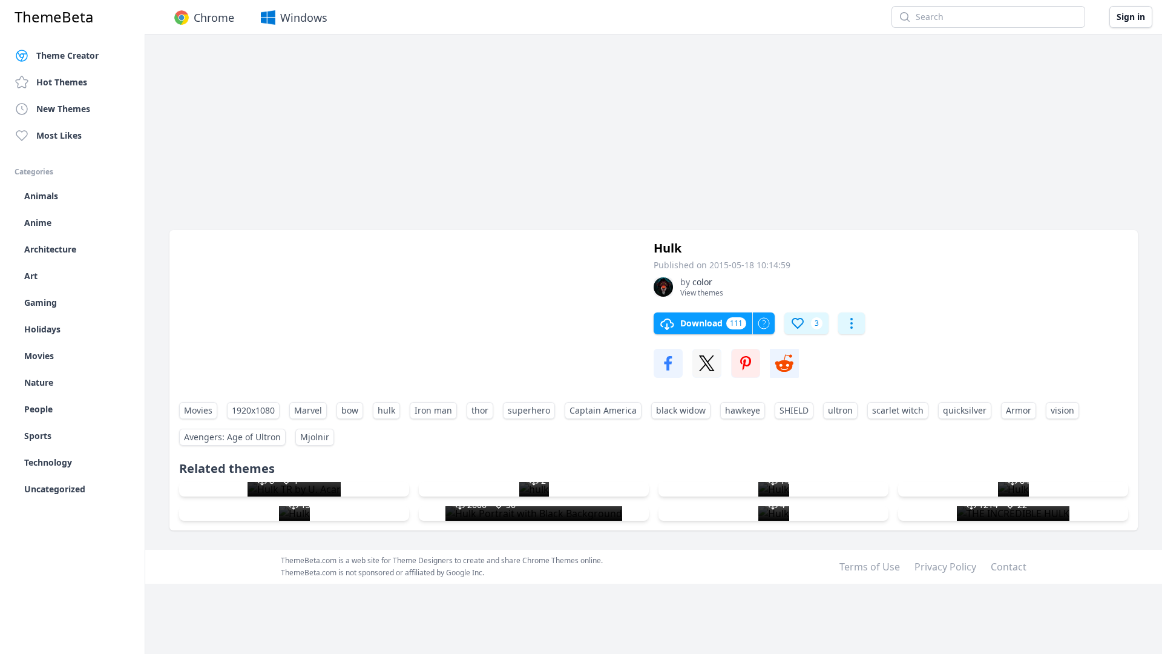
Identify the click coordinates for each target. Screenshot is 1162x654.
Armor (1018, 410)
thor (479, 410)
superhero (529, 410)
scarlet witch (898, 410)
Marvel (308, 410)
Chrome (214, 17)
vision (1062, 410)
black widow (681, 410)
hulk (386, 410)
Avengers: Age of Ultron (232, 437)
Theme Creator (67, 55)
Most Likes (59, 135)
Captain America (603, 410)
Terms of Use (869, 566)
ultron (840, 410)
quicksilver (964, 410)
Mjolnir (314, 437)
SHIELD (794, 410)
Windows (303, 17)
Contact (1008, 566)
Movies (198, 410)
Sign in (1131, 16)
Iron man (433, 410)
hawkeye (742, 410)
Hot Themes (61, 82)
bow (349, 410)
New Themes (63, 108)
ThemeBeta (54, 17)
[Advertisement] (532, 138)
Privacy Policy (945, 566)
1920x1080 (253, 410)
